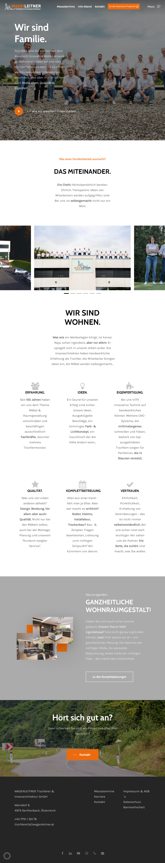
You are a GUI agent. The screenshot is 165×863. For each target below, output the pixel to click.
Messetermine (66, 6)
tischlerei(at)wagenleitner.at (34, 824)
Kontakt (100, 6)
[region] (82, 258)
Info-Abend (85, 6)
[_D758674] (82, 258)
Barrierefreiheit (134, 807)
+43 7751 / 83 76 (26, 819)
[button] (153, 6)
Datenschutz (132, 802)
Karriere (99, 796)
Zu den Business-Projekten (122, 6)
